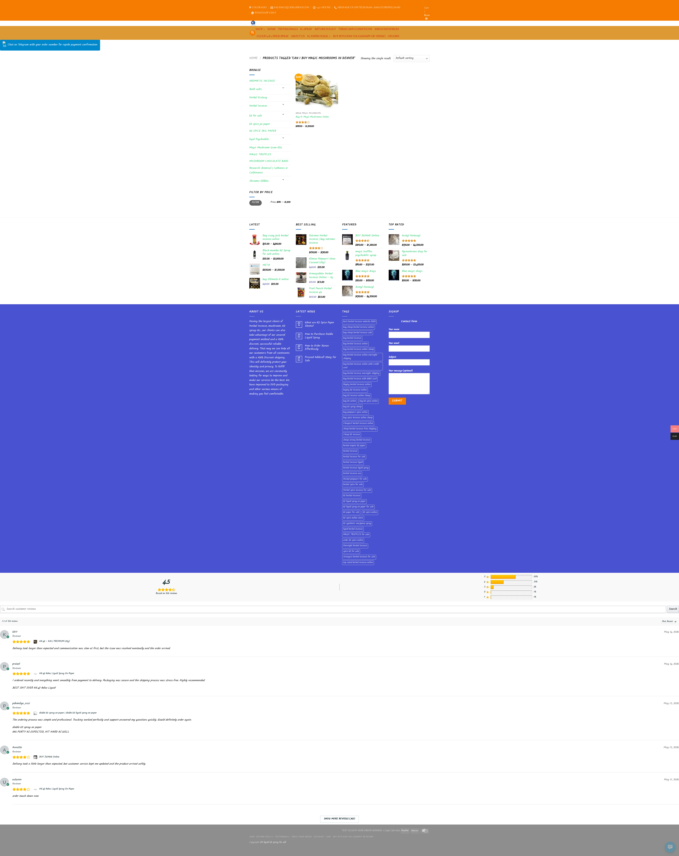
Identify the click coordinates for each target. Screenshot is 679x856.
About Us (298, 36)
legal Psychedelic (259, 140)
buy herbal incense (352, 338)
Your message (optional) (401, 371)
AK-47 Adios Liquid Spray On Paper (56, 674)
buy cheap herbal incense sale (357, 332)
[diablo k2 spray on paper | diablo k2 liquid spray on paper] (36, 713)
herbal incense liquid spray (355, 468)
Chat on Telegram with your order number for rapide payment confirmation (52, 45)
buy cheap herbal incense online (358, 327)
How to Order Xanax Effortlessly (317, 347)
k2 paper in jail (317, 36)
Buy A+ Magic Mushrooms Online (312, 117)
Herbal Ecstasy (258, 98)
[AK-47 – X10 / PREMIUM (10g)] (36, 642)
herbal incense (350, 451)
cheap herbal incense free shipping (359, 429)
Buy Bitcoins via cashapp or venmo (359, 36)
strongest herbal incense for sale (359, 557)
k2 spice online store (353, 518)
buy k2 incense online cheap (356, 395)
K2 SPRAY (306, 29)
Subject (392, 357)
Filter (255, 202)
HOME (271, 29)
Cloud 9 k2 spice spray (273, 36)
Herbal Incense (258, 106)
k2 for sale (255, 116)
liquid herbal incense (353, 529)
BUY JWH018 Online (49, 757)
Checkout (319, 837)
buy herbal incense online (355, 344)
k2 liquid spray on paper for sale (358, 507)
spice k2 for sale (351, 551)
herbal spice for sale (353, 484)
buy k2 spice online (368, 401)
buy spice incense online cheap (358, 418)
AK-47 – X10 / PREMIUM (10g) (54, 641)
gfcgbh (393, 36)
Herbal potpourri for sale (355, 479)
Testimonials (288, 29)
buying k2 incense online (355, 390)
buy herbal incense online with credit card (361, 366)
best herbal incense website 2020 (359, 321)
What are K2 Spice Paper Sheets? (319, 324)
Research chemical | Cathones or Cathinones (268, 170)
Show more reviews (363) (339, 819)
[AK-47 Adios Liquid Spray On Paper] (36, 674)
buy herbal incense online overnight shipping (360, 357)
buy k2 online (349, 401)
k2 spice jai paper (259, 124)
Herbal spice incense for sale (357, 490)
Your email (394, 343)
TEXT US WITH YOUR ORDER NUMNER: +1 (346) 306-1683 (371, 831)
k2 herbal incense (351, 495)
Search (673, 609)
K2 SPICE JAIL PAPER (262, 131)
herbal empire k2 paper (354, 445)
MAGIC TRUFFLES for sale (356, 534)
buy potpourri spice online (355, 412)
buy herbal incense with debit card (359, 379)
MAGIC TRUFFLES (260, 155)
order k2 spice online (353, 540)
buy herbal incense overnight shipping (361, 373)
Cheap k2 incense (351, 434)
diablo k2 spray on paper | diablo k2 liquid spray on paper (68, 713)
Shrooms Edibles (387, 29)
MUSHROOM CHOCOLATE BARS (268, 161)
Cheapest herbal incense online (358, 423)
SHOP (259, 29)
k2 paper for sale (351, 512)
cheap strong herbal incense (356, 440)
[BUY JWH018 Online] (36, 757)
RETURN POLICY (325, 29)
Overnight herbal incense (355, 546)
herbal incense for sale (354, 457)
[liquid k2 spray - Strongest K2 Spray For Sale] (254, 23)
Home (253, 58)
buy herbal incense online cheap (358, 349)
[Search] (252, 33)
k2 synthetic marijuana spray (357, 523)
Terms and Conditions (355, 29)
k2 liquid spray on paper (354, 501)
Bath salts (255, 90)
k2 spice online (370, 512)
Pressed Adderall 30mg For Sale (320, 359)
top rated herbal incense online (358, 562)
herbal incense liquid (353, 462)
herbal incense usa (352, 473)
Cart (328, 837)
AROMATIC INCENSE (262, 81)
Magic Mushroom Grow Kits (265, 148)
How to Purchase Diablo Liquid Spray (319, 336)
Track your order (301, 837)
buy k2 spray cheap (352, 407)
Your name (394, 329)
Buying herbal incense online (357, 384)
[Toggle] (283, 88)
